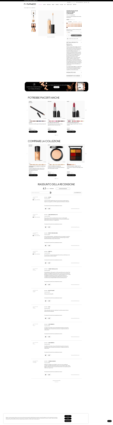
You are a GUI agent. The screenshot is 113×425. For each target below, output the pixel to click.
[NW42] (74, 26)
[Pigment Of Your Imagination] (75, 121)
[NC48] (72, 26)
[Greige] (34, 121)
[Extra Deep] (69, 164)
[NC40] (79, 24)
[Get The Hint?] (50, 121)
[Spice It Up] (72, 121)
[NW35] (76, 24)
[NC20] (81, 23)
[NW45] (69, 26)
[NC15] (74, 23)
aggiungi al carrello (33, 131)
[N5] (37, 164)
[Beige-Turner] (33, 121)
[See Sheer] (81, 121)
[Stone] (30, 121)
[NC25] (67, 24)
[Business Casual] (77, 121)
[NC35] (74, 24)
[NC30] (72, 23)
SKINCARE (57, 4)
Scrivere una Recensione (63, 188)
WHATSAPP (74, 4)
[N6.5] (43, 164)
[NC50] (75, 26)
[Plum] (43, 121)
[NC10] (71, 23)
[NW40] (71, 26)
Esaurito (76, 35)
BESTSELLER (49, 4)
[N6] (39, 164)
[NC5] (52, 164)
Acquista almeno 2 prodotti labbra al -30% (30, 0)
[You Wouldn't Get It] (52, 121)
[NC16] (58, 164)
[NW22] (76, 23)
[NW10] (68, 23)
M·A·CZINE (61, 4)
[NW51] (76, 26)
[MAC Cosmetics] (30, 4)
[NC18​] (61, 164)
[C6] (50, 164)
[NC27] (34, 164)
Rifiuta (68, 418)
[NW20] (75, 23)
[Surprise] (71, 121)
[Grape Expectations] (39, 121)
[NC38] (78, 24)
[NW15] (69, 23)
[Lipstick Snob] (53, 121)
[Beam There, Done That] (68, 121)
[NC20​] (62, 164)
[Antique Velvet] (62, 121)
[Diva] (58, 121)
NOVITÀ (44, 4)
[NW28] (78, 23)
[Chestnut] (36, 121)
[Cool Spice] (31, 121)
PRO (65, 4)
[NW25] (68, 24)
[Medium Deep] (72, 164)
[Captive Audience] (56, 121)
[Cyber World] (40, 121)
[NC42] (81, 24)
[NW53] (81, 26)
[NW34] (72, 24)
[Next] (45, 121)
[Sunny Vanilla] (80, 121)
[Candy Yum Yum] (55, 121)
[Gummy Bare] (74, 121)
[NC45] (68, 26)
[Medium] (73, 164)
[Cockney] (78, 121)
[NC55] (78, 26)
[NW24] (79, 23)
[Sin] (61, 121)
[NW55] (67, 23)
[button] (109, 421)
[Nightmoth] (42, 121)
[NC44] (67, 26)
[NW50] (79, 26)
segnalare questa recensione (75, 208)
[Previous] (29, 121)
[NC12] (55, 164)
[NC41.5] (53, 164)
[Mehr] (49, 121)
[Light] (75, 164)
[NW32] (71, 24)
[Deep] (67, 164)
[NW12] (49, 164)
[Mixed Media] (59, 121)
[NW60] (67, 27)
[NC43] (75, 24)
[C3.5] (40, 164)
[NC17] (59, 164)
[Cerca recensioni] (50, 193)
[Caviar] (37, 121)
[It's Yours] (69, 121)
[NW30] (69, 24)
